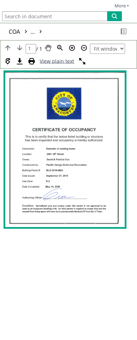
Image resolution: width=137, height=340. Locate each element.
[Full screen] (82, 61)
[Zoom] (60, 48)
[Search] (114, 16)
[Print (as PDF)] (32, 61)
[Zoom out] (84, 48)
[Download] (20, 61)
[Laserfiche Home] (30, 5)
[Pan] (48, 48)
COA (22, 32)
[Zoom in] (72, 48)
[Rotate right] (8, 61)
